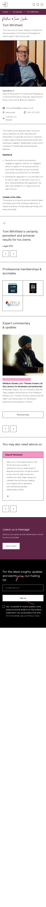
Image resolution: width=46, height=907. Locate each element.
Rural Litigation (28, 100)
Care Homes (14, 100)
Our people (17, 12)
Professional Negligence (32, 94)
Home (5, 12)
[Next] (13, 254)
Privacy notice (33, 616)
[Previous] (6, 254)
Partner (7, 19)
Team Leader (21, 19)
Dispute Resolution (11, 94)
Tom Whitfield (32, 12)
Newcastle (10, 112)
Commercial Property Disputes (16, 97)
